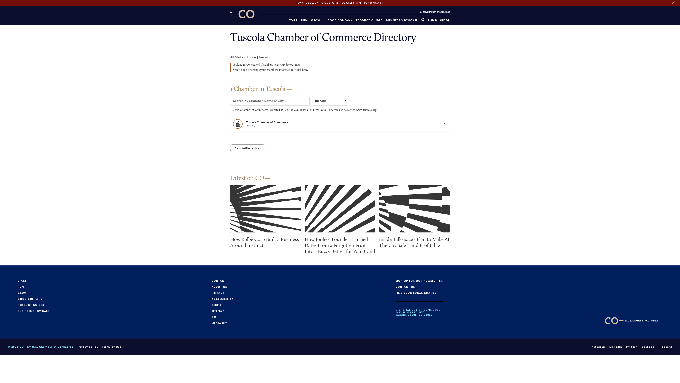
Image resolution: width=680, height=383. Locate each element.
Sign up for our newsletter (419, 280)
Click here (301, 70)
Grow (315, 20)
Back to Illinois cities (248, 148)
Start (293, 20)
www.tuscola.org (366, 110)
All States (237, 57)
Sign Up (445, 19)
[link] (422, 20)
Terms (216, 304)
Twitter (631, 346)
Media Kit (219, 322)
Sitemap (218, 310)
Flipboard (665, 346)
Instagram (598, 346)
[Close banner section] (673, 3)
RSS (214, 316)
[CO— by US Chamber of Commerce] (246, 14)
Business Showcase (402, 20)
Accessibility (222, 298)
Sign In (432, 19)
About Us (219, 286)
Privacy (218, 292)
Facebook (647, 346)
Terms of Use (111, 346)
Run (304, 20)
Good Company (340, 20)
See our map (293, 64)
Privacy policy (87, 346)
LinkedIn (615, 346)
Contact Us (405, 286)
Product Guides (369, 20)
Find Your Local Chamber (417, 292)
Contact (219, 280)
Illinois (251, 57)
